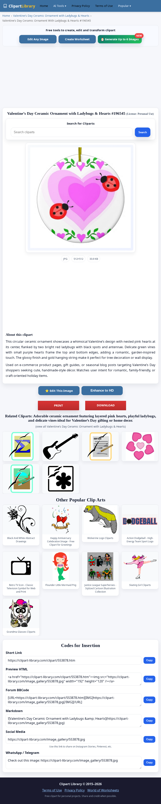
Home (44, 6)
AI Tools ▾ (59, 6)
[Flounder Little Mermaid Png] (60, 566)
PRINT (58, 405)
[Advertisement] (80, 77)
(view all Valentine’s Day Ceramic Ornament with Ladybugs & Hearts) (81, 426)
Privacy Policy (81, 6)
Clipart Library (70, 784)
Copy (149, 660)
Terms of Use (104, 6)
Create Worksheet (77, 39)
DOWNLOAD (106, 405)
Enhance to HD (102, 390)
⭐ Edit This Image (59, 391)
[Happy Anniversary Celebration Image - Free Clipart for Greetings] (60, 519)
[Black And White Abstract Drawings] (21, 519)
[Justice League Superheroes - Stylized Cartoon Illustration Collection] (100, 566)
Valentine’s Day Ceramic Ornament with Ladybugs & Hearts (51, 15)
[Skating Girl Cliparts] (140, 566)
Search (142, 132)
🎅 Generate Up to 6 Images (121, 38)
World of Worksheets (103, 790)
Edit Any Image (37, 39)
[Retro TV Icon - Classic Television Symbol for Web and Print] (21, 566)
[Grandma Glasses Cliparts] (21, 613)
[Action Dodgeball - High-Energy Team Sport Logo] (140, 519)
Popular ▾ (124, 6)
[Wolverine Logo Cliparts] (100, 519)
